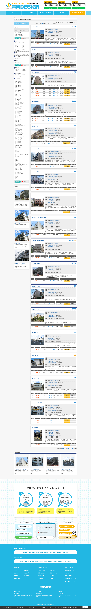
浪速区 (50, 552)
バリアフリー (19, 94)
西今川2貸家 (35, 427)
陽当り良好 (18, 85)
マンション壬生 (35, 171)
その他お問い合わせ (70, 581)
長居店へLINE (68, 575)
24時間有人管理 (19, 169)
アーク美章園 (17, 223)
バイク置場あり (19, 129)
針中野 (55, 78)
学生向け (18, 104)
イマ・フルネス (35, 26)
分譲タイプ (18, 95)
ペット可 (52, 578)
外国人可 (18, 100)
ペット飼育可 (19, 81)
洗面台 (17, 143)
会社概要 (16, 573)
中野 (57, 103)
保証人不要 (18, 90)
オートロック (19, 163)
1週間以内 (25, 70)
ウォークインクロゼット (21, 152)
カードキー (18, 98)
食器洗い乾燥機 (19, 134)
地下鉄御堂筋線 (51, 108)
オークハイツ (35, 194)
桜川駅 (64, 561)
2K (16, 45)
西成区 (54, 552)
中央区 (41, 552)
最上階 (17, 176)
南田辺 (52, 34)
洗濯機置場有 (19, 132)
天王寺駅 (27, 561)
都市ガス (18, 121)
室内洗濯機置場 (19, 111)
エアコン (18, 149)
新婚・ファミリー (54, 573)
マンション (23, 26)
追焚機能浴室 (19, 139)
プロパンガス (19, 123)
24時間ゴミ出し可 (20, 170)
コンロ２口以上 (19, 133)
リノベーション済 (20, 89)
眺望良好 (18, 96)
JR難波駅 (69, 561)
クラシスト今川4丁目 (37, 402)
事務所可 (18, 91)
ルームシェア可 (19, 103)
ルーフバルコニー (20, 120)
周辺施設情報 (27, 575)
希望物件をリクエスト (70, 578)
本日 (24, 69)
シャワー (18, 146)
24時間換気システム (20, 125)
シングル (52, 575)
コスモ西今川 (35, 355)
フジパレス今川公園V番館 (38, 240)
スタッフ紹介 (17, 578)
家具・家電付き (19, 130)
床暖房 (17, 150)
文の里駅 (41, 561)
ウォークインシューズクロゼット (22, 155)
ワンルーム (18, 42)
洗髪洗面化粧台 (19, 145)
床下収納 (18, 151)
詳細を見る (67, 43)
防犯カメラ (18, 168)
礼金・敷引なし (19, 34)
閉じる (85, 607)
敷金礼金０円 (53, 570)
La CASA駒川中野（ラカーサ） (39, 101)
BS (17, 159)
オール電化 (18, 124)
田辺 (54, 55)
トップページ (17, 570)
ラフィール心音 (35, 72)
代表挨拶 (16, 575)
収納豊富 (18, 156)
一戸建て (17, 27)
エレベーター (19, 126)
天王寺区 (46, 552)
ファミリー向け (19, 109)
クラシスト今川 (35, 378)
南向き (17, 177)
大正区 (37, 552)
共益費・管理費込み (20, 35)
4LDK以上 (18, 50)
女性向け (18, 107)
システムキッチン (20, 136)
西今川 (57, 52)
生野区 (29, 552)
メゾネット (18, 115)
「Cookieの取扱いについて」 (67, 607)
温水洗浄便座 (19, 142)
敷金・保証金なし (19, 32)
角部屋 (17, 178)
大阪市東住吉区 (53, 29)
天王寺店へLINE (69, 573)
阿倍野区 (25, 552)
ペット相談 (18, 79)
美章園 (52, 270)
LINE (51, 8)
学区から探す (41, 575)
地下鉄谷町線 (50, 31)
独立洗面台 (18, 147)
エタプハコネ (17, 203)
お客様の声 (26, 573)
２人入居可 (18, 93)
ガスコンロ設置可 (20, 102)
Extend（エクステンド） (38, 332)
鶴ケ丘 (52, 79)
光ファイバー (19, 161)
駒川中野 (55, 31)
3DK (16, 47)
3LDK (24, 47)
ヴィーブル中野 (35, 149)
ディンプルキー (19, 167)
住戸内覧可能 (19, 172)
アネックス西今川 (36, 263)
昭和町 (55, 225)
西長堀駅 (60, 561)
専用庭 (17, 116)
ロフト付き (18, 113)
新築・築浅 (40, 578)
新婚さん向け (19, 108)
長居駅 (36, 561)
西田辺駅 (50, 561)
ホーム (14, 13)
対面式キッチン (19, 137)
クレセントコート (36, 309)
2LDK (17, 46)
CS (17, 157)
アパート (17, 26)
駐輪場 (17, 128)
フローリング (19, 112)
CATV (17, 160)
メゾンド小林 (35, 126)
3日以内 (17, 70)
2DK (24, 45)
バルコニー (18, 119)
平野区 (63, 552)
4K (16, 49)
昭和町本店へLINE (69, 570)
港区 (67, 552)
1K (23, 42)
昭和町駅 (22, 561)
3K (23, 46)
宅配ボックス (19, 165)
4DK (24, 49)
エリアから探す (41, 570)
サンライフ (34, 49)
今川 (57, 29)
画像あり (17, 74)
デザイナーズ (19, 87)
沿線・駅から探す (42, 573)
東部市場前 (54, 247)
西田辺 (55, 108)
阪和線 (49, 34)
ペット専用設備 (19, 82)
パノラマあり (18, 76)
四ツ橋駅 (32, 561)
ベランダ (18, 117)
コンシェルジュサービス (21, 173)
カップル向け (19, 106)
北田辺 (55, 268)
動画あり (24, 74)
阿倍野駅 (55, 561)
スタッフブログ (27, 570)
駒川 (57, 197)
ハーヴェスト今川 (36, 286)
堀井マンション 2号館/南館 (20, 263)
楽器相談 (18, 83)
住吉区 (33, 552)
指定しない (18, 69)
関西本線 (49, 247)
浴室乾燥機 (18, 141)
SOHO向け (18, 99)
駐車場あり (18, 174)
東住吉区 (59, 552)
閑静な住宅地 (19, 86)
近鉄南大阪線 (50, 32)
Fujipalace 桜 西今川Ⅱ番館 (39, 217)
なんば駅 (45, 561)
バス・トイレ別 (19, 138)
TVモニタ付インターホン (21, 164)
